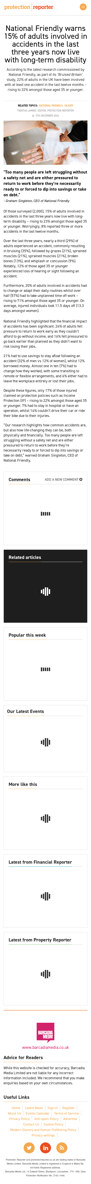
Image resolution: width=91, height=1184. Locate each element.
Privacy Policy (19, 1119)
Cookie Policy (53, 1124)
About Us (14, 1113)
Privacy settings (43, 1135)
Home (16, 1108)
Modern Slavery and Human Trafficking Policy (43, 1129)
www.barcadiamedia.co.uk (45, 1047)
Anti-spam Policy (46, 1119)
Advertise (70, 1119)
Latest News (34, 1108)
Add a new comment (62, 479)
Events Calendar (37, 1113)
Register (68, 1108)
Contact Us (31, 1124)
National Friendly (51, 105)
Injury (68, 105)
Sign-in (52, 1108)
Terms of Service (66, 1113)
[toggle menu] (83, 7)
